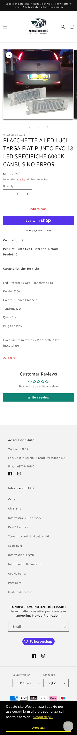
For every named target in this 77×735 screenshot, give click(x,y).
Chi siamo (14, 508)
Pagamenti (15, 583)
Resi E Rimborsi (18, 527)
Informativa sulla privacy (24, 518)
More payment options (38, 230)
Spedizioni (15, 545)
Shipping (21, 179)
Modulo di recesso (20, 592)
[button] (5, 26)
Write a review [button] (38, 397)
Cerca (12, 499)
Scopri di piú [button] (43, 717)
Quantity (8, 186)
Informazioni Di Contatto (24, 564)
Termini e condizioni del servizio (29, 536)
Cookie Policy (17, 573)
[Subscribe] (64, 627)
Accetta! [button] (38, 727)
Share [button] (11, 357)
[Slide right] (47, 127)
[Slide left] (29, 127)
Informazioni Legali (21, 555)
